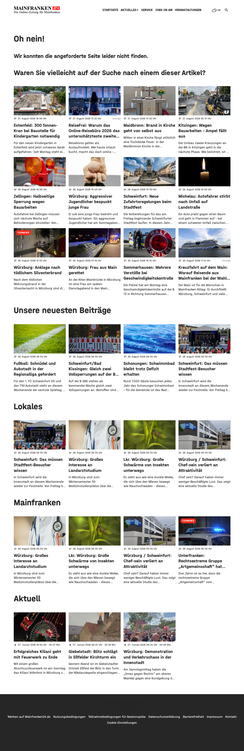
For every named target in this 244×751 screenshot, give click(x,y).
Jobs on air (163, 10)
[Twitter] (122, 704)
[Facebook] (110, 704)
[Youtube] (133, 704)
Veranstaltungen (188, 10)
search (226, 10)
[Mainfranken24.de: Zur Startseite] (37, 10)
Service (147, 10)
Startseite (110, 10)
